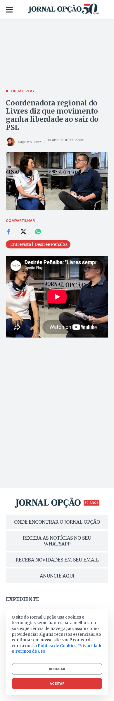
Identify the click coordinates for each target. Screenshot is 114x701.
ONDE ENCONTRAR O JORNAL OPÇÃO (57, 522)
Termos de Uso (30, 651)
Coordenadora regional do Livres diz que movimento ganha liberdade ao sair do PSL (52, 115)
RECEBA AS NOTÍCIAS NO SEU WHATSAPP (57, 541)
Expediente (22, 599)
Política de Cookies (57, 645)
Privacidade (90, 645)
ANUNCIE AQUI (57, 576)
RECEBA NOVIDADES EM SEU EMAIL (57, 560)
